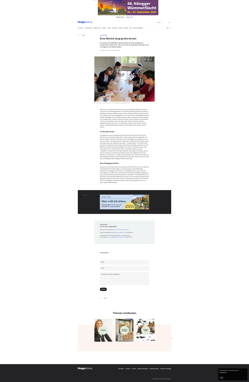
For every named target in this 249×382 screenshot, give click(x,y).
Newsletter (121, 368)
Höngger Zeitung (129, 17)
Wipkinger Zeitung (120, 17)
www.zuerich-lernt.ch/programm (121, 229)
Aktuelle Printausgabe (142, 368)
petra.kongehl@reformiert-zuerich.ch (116, 237)
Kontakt (134, 368)
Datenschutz (222, 372)
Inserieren (127, 368)
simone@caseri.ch (121, 232)
